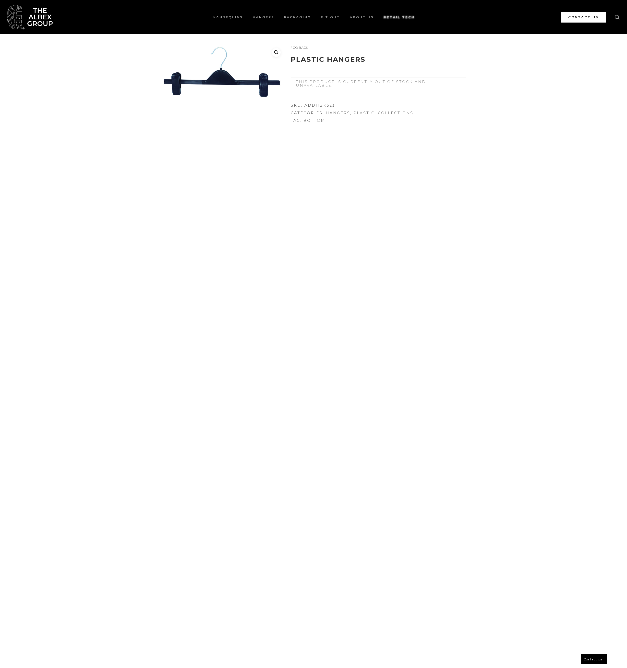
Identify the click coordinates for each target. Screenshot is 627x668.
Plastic (364, 113)
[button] (276, 52)
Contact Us (592, 659)
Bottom (314, 120)
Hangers (338, 113)
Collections (395, 113)
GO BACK (300, 47)
